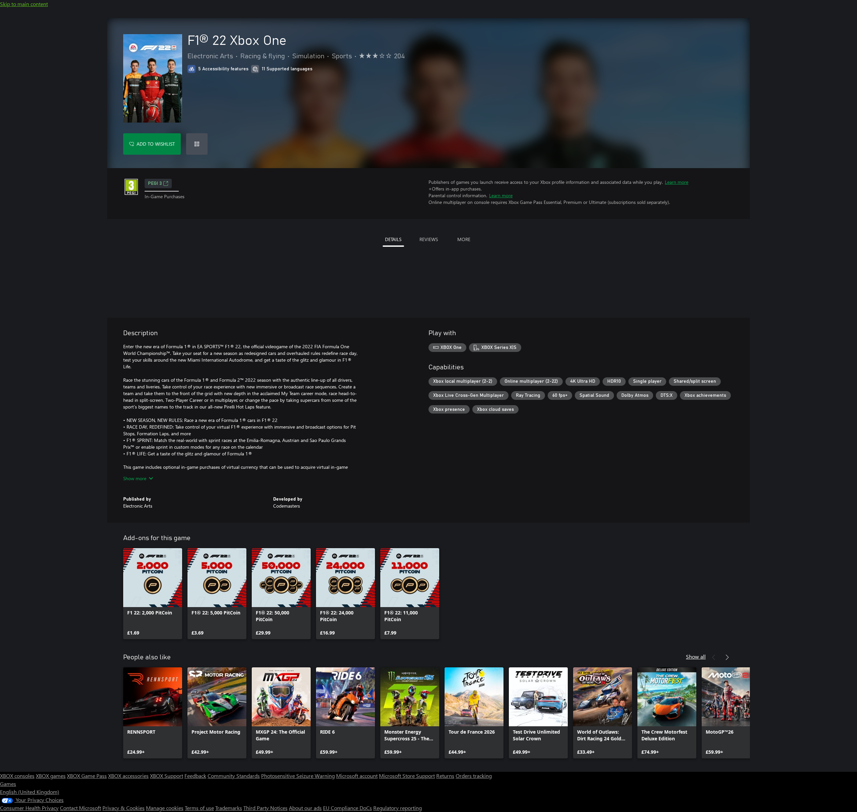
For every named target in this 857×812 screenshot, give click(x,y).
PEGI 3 (155, 183)
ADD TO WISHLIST (156, 144)
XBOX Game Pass (87, 775)
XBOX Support (166, 775)
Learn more (676, 182)
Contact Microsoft (80, 807)
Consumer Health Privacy (29, 807)
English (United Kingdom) (29, 791)
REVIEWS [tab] (428, 239)
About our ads (305, 807)
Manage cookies (164, 807)
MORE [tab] (463, 239)
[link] (152, 593)
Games (8, 783)
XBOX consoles (17, 775)
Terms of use (199, 807)
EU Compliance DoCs (347, 807)
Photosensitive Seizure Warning (298, 775)
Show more (134, 478)
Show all (696, 656)
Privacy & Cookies (123, 807)
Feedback (195, 775)
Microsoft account (357, 775)
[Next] (727, 657)
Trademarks (228, 807)
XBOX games (51, 775)
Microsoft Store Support (407, 775)
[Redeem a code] (197, 144)
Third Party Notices (265, 807)
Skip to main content (24, 3)
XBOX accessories (128, 775)
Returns (445, 775)
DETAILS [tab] (393, 239)
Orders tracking (474, 775)
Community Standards (234, 775)
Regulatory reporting (397, 807)
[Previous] (713, 657)
